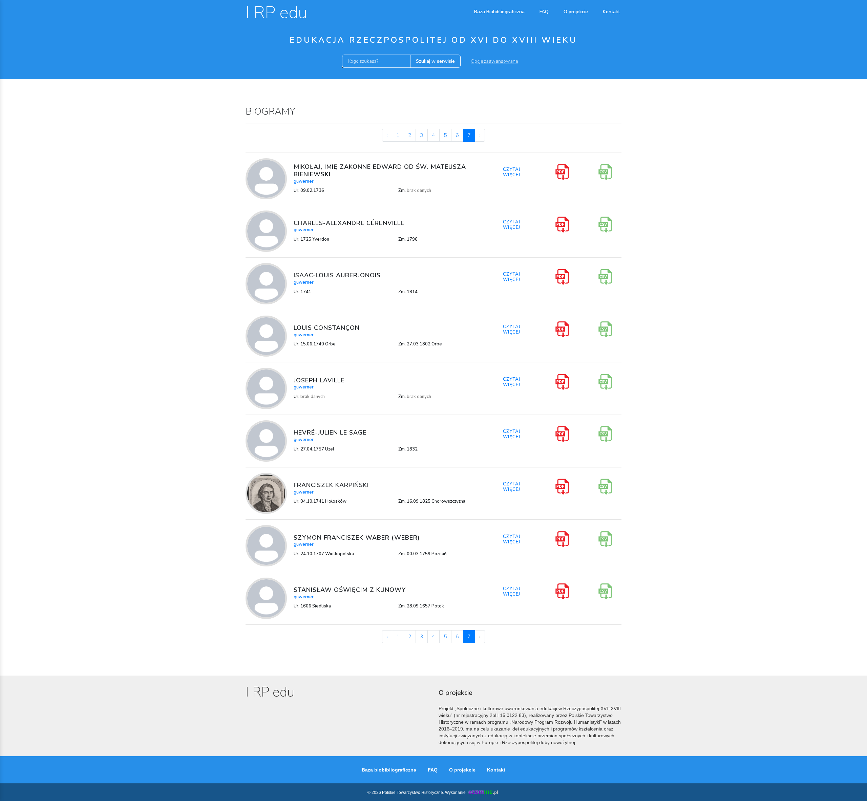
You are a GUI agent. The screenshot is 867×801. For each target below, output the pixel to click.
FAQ (544, 11)
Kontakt (611, 11)
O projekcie (576, 11)
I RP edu (276, 12)
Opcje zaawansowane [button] (494, 61)
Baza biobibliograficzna (389, 770)
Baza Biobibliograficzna (499, 11)
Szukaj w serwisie (435, 61)
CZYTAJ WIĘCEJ (512, 172)
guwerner (304, 181)
